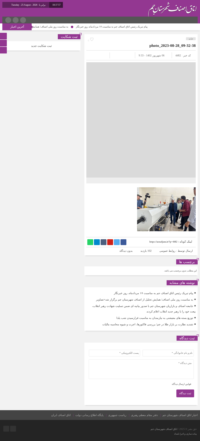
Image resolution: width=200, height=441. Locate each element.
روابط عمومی (167, 250)
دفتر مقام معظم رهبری (144, 415)
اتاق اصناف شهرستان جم (164, 429)
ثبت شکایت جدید (41, 45)
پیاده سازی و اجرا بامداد (185, 433)
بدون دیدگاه (126, 250)
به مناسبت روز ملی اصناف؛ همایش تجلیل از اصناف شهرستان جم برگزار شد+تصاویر (144, 299)
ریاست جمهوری (117, 415)
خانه (191, 38)
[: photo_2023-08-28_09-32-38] (94, 55)
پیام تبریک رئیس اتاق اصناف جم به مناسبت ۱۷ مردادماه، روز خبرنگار (119, 26)
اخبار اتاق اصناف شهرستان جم (180, 415)
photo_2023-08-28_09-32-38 (172, 45)
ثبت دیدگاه (185, 393)
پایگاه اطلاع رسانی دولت (89, 415)
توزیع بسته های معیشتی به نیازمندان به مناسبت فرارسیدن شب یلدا (154, 318)
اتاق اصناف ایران (61, 415)
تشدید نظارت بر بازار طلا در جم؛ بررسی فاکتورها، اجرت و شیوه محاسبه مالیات (147, 324)
